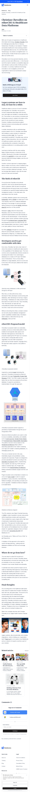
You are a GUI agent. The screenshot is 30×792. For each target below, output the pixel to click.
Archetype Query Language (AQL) (17, 220)
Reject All (15, 782)
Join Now (15, 95)
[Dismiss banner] (28, 1)
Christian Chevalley (20, 42)
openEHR (10, 156)
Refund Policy (19, 766)
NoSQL (20, 205)
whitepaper (5, 318)
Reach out (8, 639)
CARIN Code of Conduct (21, 769)
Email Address (6, 724)
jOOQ (4, 515)
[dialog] (15, 781)
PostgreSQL (5, 199)
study (14, 372)
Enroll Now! (20, 1)
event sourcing (10, 439)
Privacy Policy (19, 760)
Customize (15, 785)
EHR (13, 135)
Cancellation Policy (20, 763)
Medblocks (4, 10)
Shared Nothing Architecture (17, 467)
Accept (15, 788)
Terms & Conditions (20, 757)
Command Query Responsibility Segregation (15, 441)
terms (17, 734)
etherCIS (4, 207)
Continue (15, 731)
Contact (3, 766)
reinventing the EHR (15, 531)
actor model (11, 477)
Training (3, 760)
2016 (9, 210)
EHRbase (9, 229)
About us (4, 757)
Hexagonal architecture (8, 444)
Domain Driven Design (21, 439)
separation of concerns (8, 461)
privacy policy (23, 734)
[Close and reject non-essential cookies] (26, 775)
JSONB (14, 199)
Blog (9, 10)
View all (26, 650)
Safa (3, 29)
